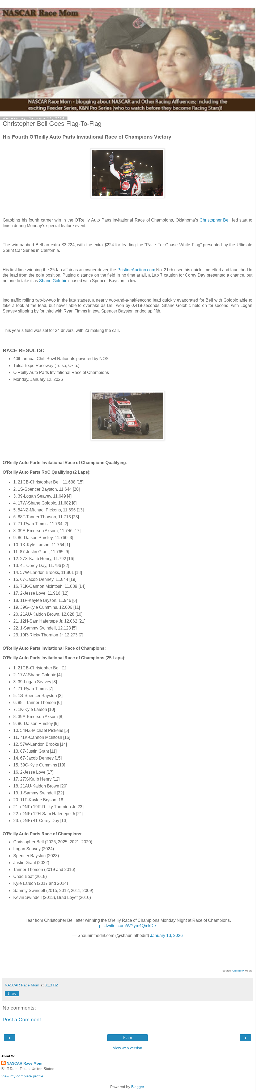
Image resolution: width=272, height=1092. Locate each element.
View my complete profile (22, 1076)
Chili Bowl (238, 970)
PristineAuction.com (136, 270)
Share (11, 993)
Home (127, 1038)
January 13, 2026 (166, 935)
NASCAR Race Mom (24, 1063)
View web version (127, 1048)
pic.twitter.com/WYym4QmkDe (127, 925)
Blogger (137, 1087)
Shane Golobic (53, 280)
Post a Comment (22, 1019)
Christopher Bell (215, 220)
